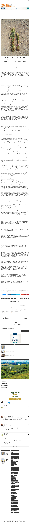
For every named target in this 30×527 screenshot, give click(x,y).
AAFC (11, 452)
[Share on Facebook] (22, 298)
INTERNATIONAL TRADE (14, 493)
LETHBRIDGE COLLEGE (13, 496)
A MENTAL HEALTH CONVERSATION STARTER (14, 305)
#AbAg (4, 412)
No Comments (20, 59)
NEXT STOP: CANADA (6, 318)
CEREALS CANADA (13, 473)
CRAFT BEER (12, 476)
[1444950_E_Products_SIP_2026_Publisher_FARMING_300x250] (15, 338)
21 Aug (12, 416)
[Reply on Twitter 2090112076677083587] (4, 443)
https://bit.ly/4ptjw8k (17, 410)
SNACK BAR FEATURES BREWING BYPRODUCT (11, 345)
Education (12, 482)
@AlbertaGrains (6, 420)
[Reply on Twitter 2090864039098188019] (4, 422)
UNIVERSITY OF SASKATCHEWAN (13, 509)
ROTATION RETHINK (4, 383)
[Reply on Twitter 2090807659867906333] (4, 414)
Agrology (5, 298)
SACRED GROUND (4, 381)
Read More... (25, 521)
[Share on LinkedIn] (28, 298)
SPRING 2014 (11, 15)
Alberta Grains (6, 406)
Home (7, 15)
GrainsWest (5, 416)
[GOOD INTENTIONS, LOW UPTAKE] (15, 369)
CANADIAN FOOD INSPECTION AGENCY (14, 468)
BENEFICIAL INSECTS (13, 464)
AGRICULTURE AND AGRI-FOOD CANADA (14, 454)
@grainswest (9, 416)
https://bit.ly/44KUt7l (17, 440)
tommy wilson (15, 59)
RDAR (17, 502)
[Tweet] (24, 298)
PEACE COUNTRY (13, 502)
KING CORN (25, 318)
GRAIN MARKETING (13, 490)
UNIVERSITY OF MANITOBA (14, 506)
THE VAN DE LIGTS (4, 387)
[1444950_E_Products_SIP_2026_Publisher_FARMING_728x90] (15, 8)
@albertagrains (10, 434)
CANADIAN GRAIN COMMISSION (13, 470)
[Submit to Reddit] (27, 298)
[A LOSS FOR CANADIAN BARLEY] (3, 351)
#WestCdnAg (8, 412)
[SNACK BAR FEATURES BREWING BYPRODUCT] (3, 347)
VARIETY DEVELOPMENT (14, 510)
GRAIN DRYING (13, 487)
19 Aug (14, 434)
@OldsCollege (5, 429)
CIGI (17, 473)
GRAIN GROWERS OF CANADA (14, 489)
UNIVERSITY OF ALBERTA (14, 505)
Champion (8, 298)
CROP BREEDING (13, 479)
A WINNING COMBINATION (5, 385)
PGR (14, 298)
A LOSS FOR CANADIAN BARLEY (9, 349)
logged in (6, 328)
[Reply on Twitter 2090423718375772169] (4, 431)
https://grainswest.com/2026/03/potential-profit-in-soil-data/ (12, 428)
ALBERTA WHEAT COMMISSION (14, 458)
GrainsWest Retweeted (6, 405)
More (4, 312)
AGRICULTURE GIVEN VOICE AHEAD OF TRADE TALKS (6, 305)
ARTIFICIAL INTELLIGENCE (14, 461)
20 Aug (12, 424)
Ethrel (12, 298)
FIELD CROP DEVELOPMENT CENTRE (14, 486)
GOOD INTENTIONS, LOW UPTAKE (6, 379)
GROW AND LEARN (23, 304)
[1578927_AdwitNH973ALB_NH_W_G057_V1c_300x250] (15, 395)
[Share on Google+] (25, 298)
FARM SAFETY (17, 482)
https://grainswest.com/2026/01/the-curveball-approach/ (19, 419)
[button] (27, 4)
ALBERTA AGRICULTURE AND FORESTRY (14, 456)
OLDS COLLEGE (13, 499)
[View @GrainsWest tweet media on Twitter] (9, 420)
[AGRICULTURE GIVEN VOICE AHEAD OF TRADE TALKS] (3, 355)
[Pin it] (26, 298)
